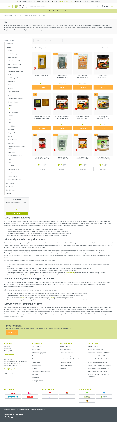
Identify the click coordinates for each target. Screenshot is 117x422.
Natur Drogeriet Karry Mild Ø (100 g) (62, 158)
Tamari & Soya (12, 166)
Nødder (10, 136)
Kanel (10, 105)
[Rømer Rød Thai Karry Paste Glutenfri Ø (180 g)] (42, 143)
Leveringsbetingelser (23, 409)
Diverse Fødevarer (13, 67)
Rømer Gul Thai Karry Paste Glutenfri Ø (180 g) (83, 158)
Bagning (10, 50)
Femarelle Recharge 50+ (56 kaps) (97, 371)
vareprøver (61, 1)
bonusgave (69, 1)
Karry (11, 109)
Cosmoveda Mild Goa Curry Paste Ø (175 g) (82, 117)
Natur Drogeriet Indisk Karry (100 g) (82, 76)
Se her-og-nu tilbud (17, 209)
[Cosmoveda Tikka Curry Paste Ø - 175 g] (103, 62)
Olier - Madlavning (13, 140)
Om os (34, 356)
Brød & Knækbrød (13, 54)
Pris (60, 41)
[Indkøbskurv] (112, 6)
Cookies (34, 368)
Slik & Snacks (10, 183)
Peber (11, 119)
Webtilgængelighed (37, 381)
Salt (10, 122)
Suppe (9, 159)
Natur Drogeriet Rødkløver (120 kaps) (98, 368)
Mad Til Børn (11, 126)
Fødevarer (63, 368)
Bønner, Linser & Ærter (14, 64)
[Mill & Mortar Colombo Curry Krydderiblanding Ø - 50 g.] (42, 102)
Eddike (10, 74)
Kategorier (53, 41)
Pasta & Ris (11, 143)
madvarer (77, 314)
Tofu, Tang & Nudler (13, 169)
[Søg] (97, 6)
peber (22, 298)
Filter (38, 41)
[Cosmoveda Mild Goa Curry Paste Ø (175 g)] (83, 102)
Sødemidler (11, 162)
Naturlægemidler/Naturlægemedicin (70, 359)
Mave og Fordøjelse (65, 349)
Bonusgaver (35, 377)
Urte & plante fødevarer (14, 179)
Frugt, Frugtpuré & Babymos (16, 78)
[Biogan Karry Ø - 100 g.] (42, 62)
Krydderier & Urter (13, 102)
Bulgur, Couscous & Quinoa (15, 61)
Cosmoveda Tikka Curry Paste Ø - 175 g (103, 76)
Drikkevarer (9, 43)
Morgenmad (11, 133)
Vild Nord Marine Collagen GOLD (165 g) (99, 365)
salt (15, 314)
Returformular (36, 362)
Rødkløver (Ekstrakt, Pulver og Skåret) (16, 148)
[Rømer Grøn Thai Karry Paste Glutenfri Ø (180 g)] (103, 143)
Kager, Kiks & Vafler (13, 91)
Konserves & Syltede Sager (15, 98)
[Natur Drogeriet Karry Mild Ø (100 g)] (62, 143)
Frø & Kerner (11, 81)
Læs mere (42, 169)
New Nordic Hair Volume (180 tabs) (98, 356)
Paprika (11, 116)
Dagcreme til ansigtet (66, 365)
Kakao (9, 95)
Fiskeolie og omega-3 (66, 356)
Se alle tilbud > (16, 213)
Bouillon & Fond (12, 57)
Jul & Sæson (9, 186)
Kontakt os (11, 332)
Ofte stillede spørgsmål (39, 353)
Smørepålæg (11, 152)
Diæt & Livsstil (10, 190)
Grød (9, 85)
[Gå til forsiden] (21, 6)
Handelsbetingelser (10, 409)
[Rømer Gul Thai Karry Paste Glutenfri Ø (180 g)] (83, 143)
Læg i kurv (42, 87)
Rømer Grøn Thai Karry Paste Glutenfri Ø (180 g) (103, 158)
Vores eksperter (36, 365)
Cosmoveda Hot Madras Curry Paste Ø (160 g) (62, 117)
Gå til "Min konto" (37, 346)
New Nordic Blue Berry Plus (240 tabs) (99, 359)
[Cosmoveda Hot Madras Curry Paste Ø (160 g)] (62, 102)
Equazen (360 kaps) (93, 346)
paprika (52, 298)
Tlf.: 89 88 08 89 (9, 354)
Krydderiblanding (14, 112)
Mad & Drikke (9, 40)
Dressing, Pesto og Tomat (15, 71)
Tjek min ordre (36, 359)
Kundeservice (36, 349)
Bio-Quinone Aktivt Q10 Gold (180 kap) (99, 353)
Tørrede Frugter (12, 176)
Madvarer (8, 47)
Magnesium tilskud (65, 362)
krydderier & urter (29, 275)
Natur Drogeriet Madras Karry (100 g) (62, 76)
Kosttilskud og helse (66, 346)
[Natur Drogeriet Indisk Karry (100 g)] (83, 62)
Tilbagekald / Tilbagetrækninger (41, 371)
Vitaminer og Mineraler (66, 353)
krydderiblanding (70, 272)
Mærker (45, 41)
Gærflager (10, 88)
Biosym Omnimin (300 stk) (95, 349)
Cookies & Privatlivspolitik (37, 409)
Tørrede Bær (11, 173)
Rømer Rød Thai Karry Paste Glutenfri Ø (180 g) (42, 158)
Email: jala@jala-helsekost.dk (13, 369)
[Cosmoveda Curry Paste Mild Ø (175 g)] (103, 102)
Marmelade (11, 129)
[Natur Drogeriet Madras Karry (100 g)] (62, 62)
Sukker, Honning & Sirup (15, 155)
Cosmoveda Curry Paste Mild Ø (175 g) (103, 117)
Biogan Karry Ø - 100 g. (41, 75)
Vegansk (8, 193)
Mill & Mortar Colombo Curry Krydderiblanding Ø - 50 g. (42, 117)
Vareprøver (35, 374)
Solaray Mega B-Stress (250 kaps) (97, 362)
